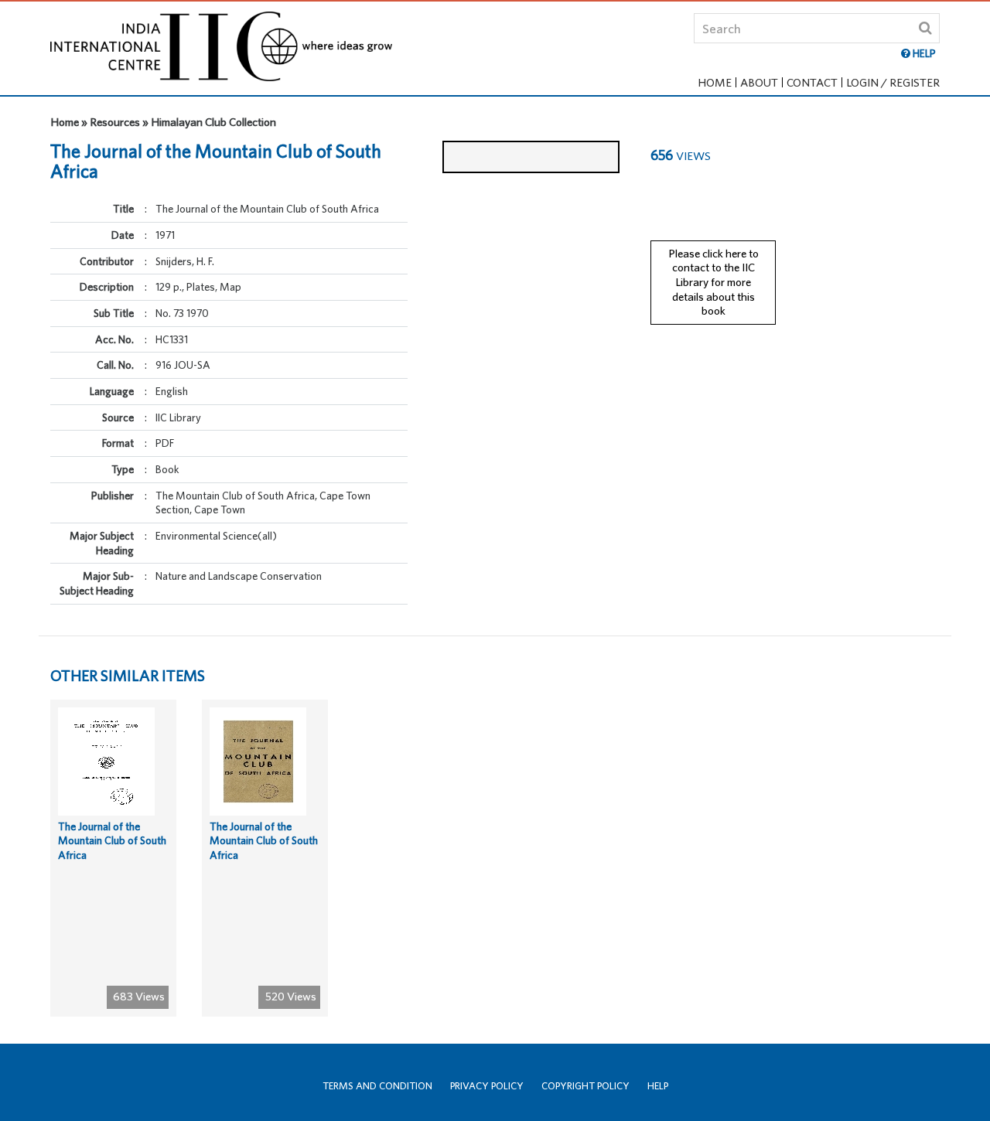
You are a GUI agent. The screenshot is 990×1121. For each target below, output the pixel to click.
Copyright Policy (585, 1086)
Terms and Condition (377, 1086)
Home (715, 82)
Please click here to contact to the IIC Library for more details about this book (713, 282)
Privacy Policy (487, 1086)
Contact (812, 82)
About (759, 82)
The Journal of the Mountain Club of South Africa (112, 840)
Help (657, 1086)
